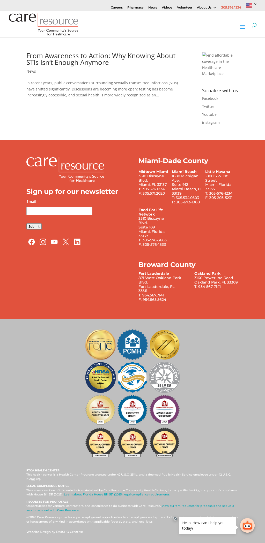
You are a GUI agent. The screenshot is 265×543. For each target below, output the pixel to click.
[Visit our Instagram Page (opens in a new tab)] (43, 244)
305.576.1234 (231, 7)
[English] (251, 6)
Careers (117, 7)
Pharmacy (135, 7)
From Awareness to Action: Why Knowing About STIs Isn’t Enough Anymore (100, 59)
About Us (204, 7)
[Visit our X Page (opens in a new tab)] (66, 244)
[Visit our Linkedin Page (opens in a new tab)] (77, 244)
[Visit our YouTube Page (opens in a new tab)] (54, 244)
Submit (34, 226)
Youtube (209, 114)
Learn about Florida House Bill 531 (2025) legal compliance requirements (117, 494)
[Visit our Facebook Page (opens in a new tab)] (31, 244)
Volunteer (184, 7)
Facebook (210, 98)
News (152, 7)
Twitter (208, 106)
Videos (167, 7)
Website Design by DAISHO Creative (54, 532)
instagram (211, 122)
